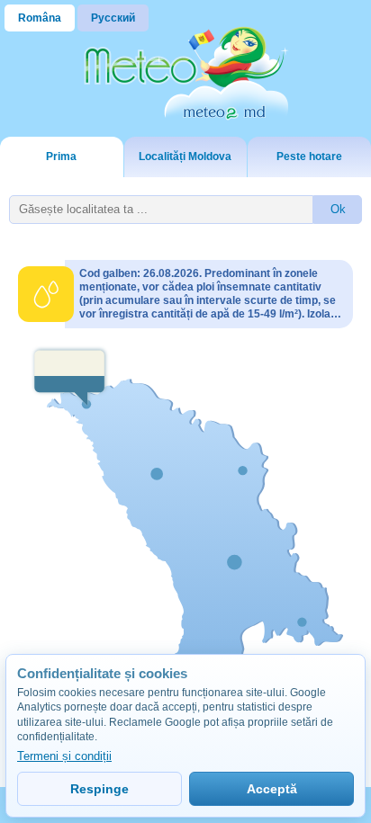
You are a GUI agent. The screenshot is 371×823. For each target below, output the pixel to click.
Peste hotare (309, 156)
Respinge (99, 789)
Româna (39, 18)
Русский (113, 18)
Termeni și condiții (64, 756)
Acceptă (272, 789)
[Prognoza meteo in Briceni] (70, 376)
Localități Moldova (185, 156)
